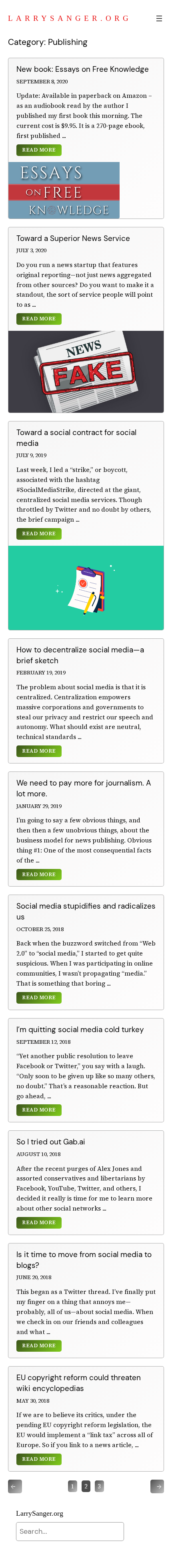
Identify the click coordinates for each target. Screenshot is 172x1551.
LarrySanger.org (70, 18)
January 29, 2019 (39, 806)
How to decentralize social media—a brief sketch (80, 655)
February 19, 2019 (41, 672)
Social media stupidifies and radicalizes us (86, 911)
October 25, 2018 (40, 929)
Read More (39, 150)
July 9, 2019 (31, 455)
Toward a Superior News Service (73, 238)
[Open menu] (159, 18)
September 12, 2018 (43, 1042)
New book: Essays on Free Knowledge (82, 69)
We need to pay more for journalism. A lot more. (83, 788)
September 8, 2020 (42, 81)
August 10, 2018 (38, 1154)
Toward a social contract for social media (76, 437)
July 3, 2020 (31, 250)
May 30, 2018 (32, 1401)
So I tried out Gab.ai (50, 1142)
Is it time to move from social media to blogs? (84, 1259)
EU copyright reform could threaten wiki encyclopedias (78, 1383)
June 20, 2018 (33, 1277)
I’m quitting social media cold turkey (80, 1030)
